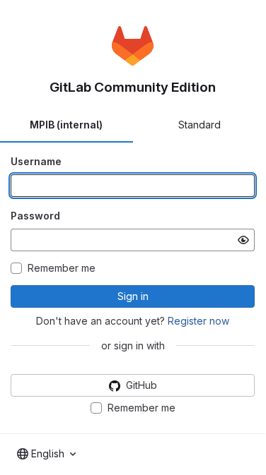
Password (35, 216)
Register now (198, 321)
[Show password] (243, 240)
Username (36, 161)
